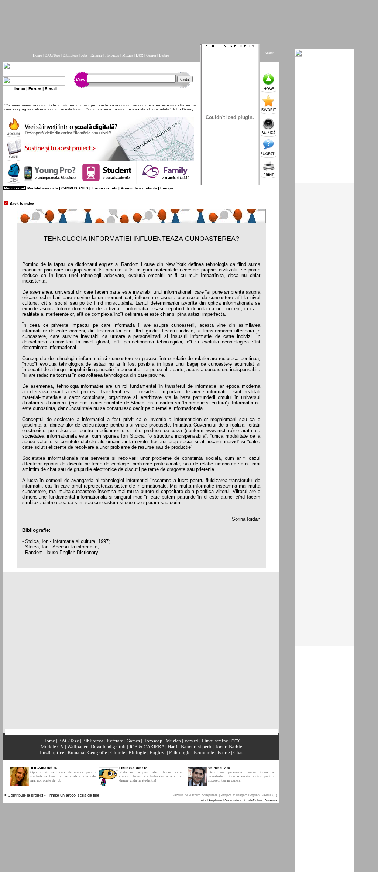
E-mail (51, 88)
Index (19, 88)
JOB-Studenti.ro (43, 768)
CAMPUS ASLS (74, 188)
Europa (166, 188)
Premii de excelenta (139, 188)
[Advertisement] (182, 19)
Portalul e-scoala (42, 188)
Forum (34, 88)
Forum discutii (104, 188)
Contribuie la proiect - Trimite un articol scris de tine (53, 795)
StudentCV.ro (219, 768)
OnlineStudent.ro (133, 768)
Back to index (19, 203)
